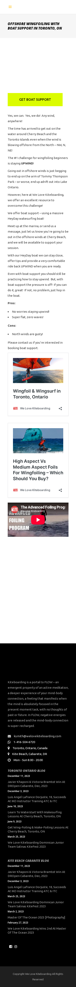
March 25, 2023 (16, 836)
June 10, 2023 (15, 806)
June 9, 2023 (14, 821)
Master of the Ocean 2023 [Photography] (36, 917)
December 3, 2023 (18, 791)
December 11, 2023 (19, 776)
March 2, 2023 (16, 911)
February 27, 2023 (18, 922)
